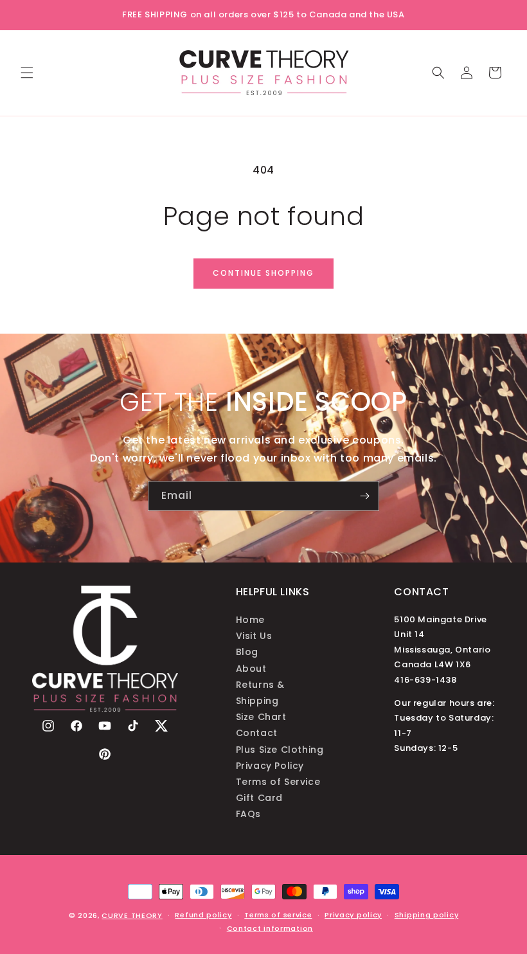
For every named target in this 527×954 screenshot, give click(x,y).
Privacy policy (353, 915)
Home (250, 619)
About (251, 668)
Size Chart (261, 716)
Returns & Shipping (260, 692)
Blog (247, 651)
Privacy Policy (270, 765)
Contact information (270, 928)
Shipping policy (427, 915)
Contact (257, 732)
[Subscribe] (364, 496)
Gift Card (259, 797)
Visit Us (254, 635)
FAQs (248, 813)
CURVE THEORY (132, 915)
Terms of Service (278, 781)
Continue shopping (263, 272)
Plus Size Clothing (280, 749)
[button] (27, 73)
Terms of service (278, 915)
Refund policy (203, 915)
